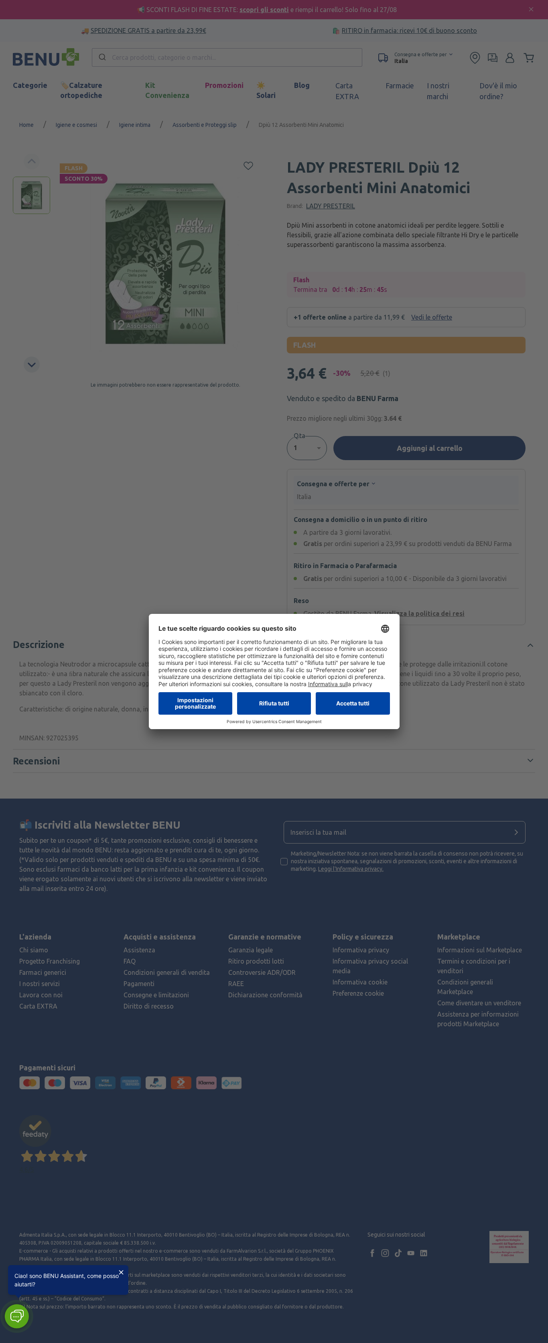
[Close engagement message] (121, 1272)
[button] (16, 1316)
